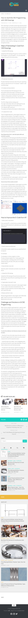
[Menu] (26, 10)
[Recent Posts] (4, 447)
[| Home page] (14, 4)
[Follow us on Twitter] (26, 419)
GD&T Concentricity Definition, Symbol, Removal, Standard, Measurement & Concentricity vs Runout (16, 455)
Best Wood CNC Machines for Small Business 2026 (18, 408)
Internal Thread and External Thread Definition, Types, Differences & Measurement (16, 479)
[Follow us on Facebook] (21, 419)
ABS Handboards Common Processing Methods (5, 408)
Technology (8, 13)
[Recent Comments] (17, 447)
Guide (2, 13)
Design (9, 468)
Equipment (10, 460)
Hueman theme (21, 610)
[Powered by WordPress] (9, 610)
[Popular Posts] (11, 447)
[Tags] (23, 447)
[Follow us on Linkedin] (24, 419)
